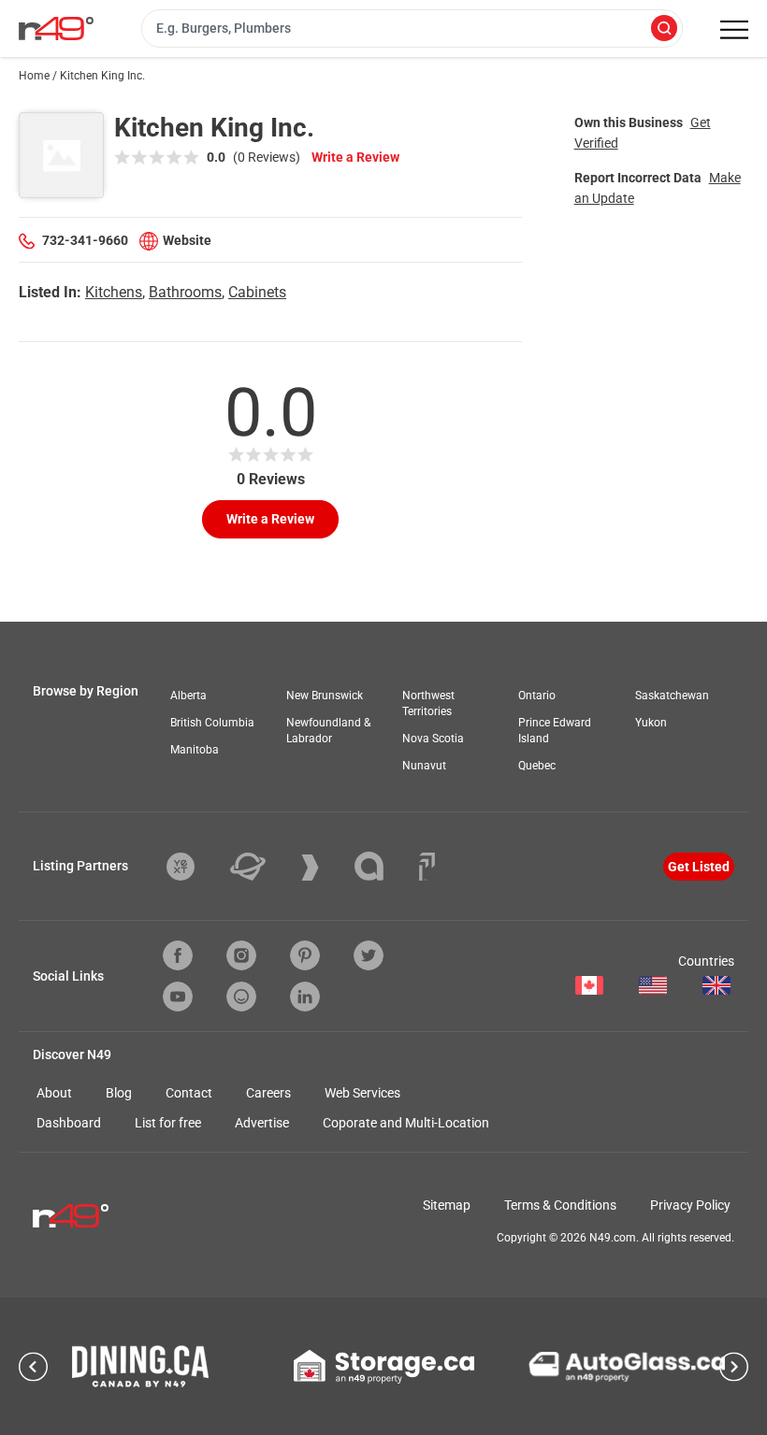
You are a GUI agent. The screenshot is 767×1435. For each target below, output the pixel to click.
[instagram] (241, 955)
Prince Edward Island (554, 730)
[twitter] (368, 955)
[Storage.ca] (384, 1366)
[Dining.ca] (140, 1366)
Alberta (188, 695)
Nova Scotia (433, 738)
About (54, 1092)
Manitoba (194, 749)
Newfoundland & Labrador (328, 730)
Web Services (362, 1092)
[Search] (664, 29)
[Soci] (427, 866)
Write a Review (355, 157)
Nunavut (424, 765)
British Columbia (212, 722)
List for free (168, 1122)
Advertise (262, 1122)
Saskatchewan (672, 695)
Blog (119, 1092)
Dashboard (68, 1122)
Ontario (537, 695)
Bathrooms (185, 292)
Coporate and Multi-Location (406, 1122)
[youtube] (177, 996)
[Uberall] (261, 866)
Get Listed (699, 866)
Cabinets (257, 292)
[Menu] (734, 30)
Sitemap (446, 1205)
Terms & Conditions (560, 1205)
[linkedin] (305, 996)
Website (187, 240)
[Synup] (324, 867)
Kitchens (113, 292)
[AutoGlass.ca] (627, 1366)
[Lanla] (383, 866)
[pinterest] (305, 955)
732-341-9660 (85, 240)
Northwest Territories (428, 703)
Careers (268, 1092)
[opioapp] (241, 996)
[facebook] (177, 955)
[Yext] (194, 866)
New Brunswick (324, 695)
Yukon (651, 722)
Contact (189, 1092)
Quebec (537, 765)
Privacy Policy (690, 1205)
